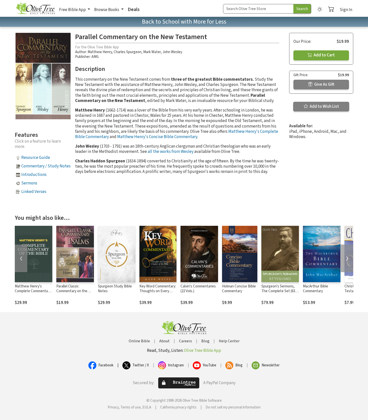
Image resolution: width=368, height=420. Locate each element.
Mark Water (152, 52)
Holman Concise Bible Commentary (239, 289)
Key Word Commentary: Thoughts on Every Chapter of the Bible (157, 291)
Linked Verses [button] (33, 192)
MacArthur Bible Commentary (315, 289)
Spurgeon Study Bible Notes (115, 289)
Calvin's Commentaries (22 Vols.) (198, 289)
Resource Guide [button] (35, 158)
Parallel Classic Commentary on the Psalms (71, 291)
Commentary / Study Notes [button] (46, 166)
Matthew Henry (100, 52)
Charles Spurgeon (127, 52)
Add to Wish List (324, 106)
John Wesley (172, 52)
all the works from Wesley (171, 152)
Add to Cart (324, 55)
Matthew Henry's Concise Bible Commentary (157, 137)
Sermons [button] (29, 183)
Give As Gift (323, 84)
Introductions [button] (34, 175)
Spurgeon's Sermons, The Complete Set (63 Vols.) (278, 291)
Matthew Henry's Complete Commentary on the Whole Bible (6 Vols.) (33, 293)
